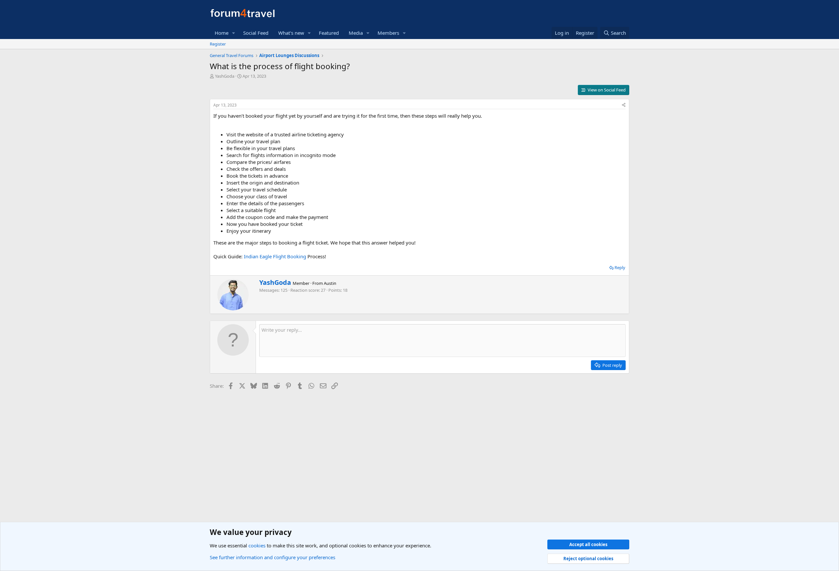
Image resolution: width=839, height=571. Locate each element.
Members (388, 33)
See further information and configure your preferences (272, 557)
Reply (620, 267)
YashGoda (224, 76)
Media (356, 33)
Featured (329, 33)
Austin (330, 283)
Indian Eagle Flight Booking (274, 256)
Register (218, 44)
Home (221, 33)
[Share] (623, 105)
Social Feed (255, 33)
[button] (233, 33)
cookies (256, 545)
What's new (291, 33)
